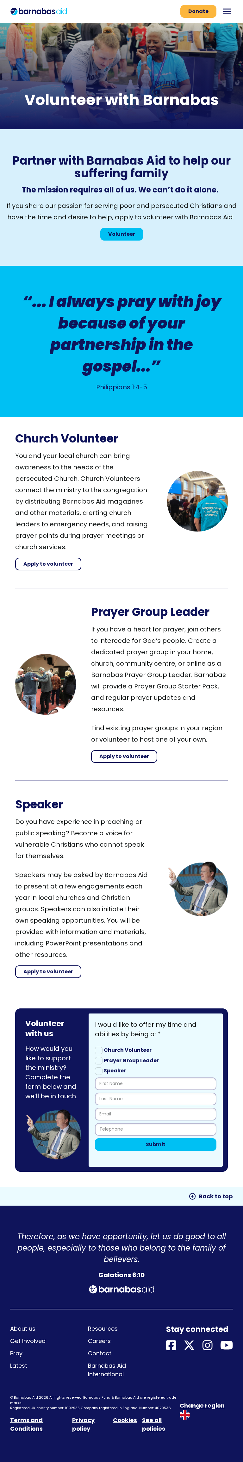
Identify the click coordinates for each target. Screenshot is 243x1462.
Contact (99, 1353)
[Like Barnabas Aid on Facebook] (171, 1346)
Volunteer (121, 234)
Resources (103, 1329)
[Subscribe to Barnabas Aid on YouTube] (226, 1346)
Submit (155, 1144)
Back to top (211, 1196)
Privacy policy (83, 1424)
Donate (198, 11)
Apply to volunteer (48, 564)
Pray (16, 1353)
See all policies (153, 1424)
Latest (18, 1366)
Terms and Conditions (26, 1424)
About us (22, 1329)
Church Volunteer (128, 1050)
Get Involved (28, 1341)
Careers (99, 1341)
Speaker (115, 1070)
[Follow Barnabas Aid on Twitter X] (189, 1346)
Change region (202, 1405)
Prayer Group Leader (131, 1060)
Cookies (125, 1420)
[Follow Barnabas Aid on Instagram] (207, 1346)
